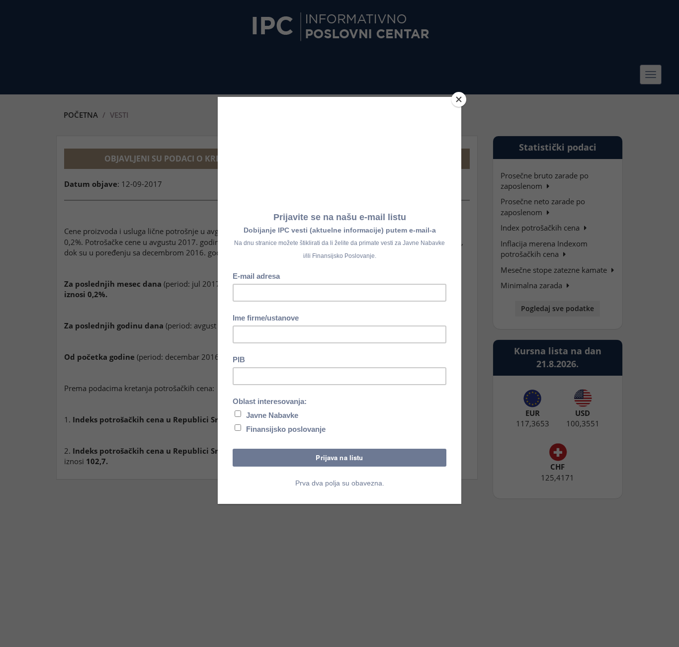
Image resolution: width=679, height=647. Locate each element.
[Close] (458, 99)
